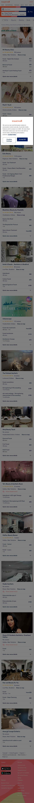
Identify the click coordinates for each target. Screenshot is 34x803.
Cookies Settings (9, 140)
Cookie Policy (12, 134)
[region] (17, 131)
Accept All (22, 139)
